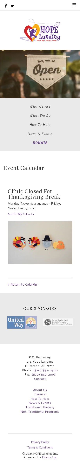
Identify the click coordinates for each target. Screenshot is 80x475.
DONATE (40, 142)
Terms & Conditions (40, 447)
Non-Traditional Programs (40, 411)
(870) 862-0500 (45, 370)
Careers (40, 394)
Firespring (49, 457)
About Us (40, 390)
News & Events (40, 133)
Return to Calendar (24, 285)
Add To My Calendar (21, 214)
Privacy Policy (40, 442)
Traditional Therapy (40, 407)
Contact (40, 379)
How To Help (40, 124)
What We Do (40, 115)
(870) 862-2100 (43, 374)
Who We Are (40, 106)
